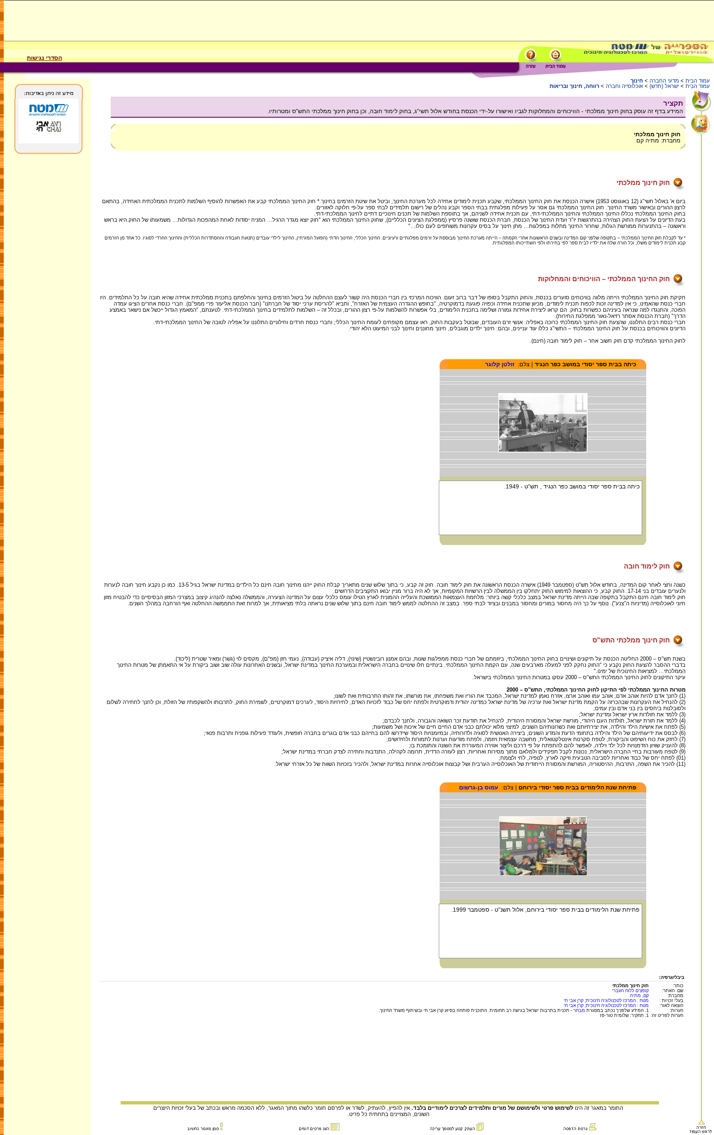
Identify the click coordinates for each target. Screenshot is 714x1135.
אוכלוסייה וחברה (624, 86)
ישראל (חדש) (664, 86)
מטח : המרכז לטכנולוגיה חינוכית (617, 1000)
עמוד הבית (697, 81)
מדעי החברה (664, 81)
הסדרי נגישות (44, 57)
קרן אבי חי (573, 1000)
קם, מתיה (639, 995)
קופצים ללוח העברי (630, 990)
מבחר (579, 1010)
